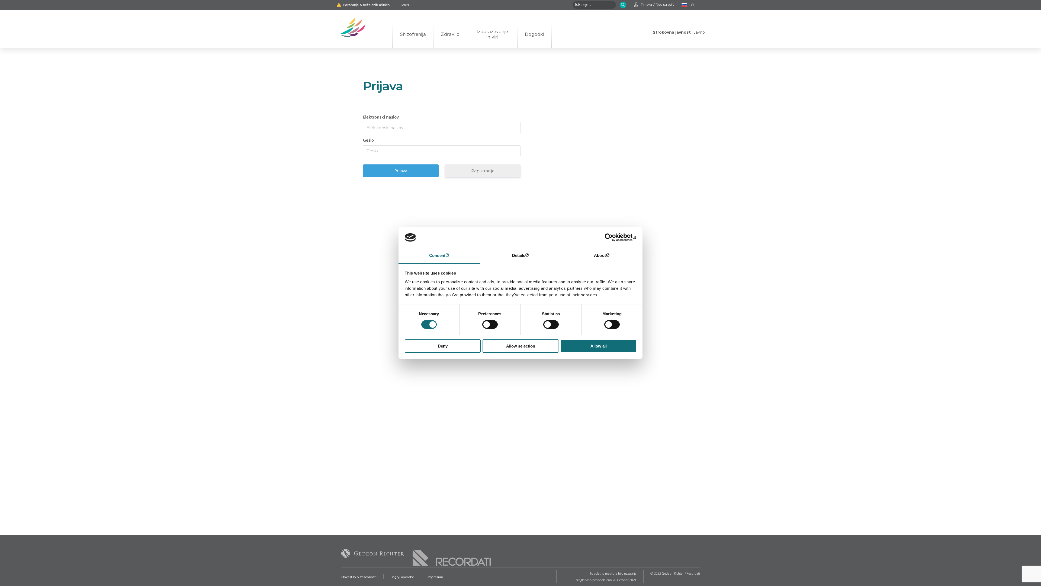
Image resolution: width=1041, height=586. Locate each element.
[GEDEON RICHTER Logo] (372, 554)
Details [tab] (518, 255)
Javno (699, 32)
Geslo (368, 140)
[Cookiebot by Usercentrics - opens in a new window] (613, 237)
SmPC (405, 5)
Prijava (646, 4)
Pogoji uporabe (402, 577)
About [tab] (600, 255)
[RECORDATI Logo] (452, 553)
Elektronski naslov (381, 117)
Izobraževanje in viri (492, 34)
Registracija (665, 4)
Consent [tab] (437, 255)
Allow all (598, 346)
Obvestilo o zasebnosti (359, 577)
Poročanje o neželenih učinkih (366, 5)
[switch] (490, 324)
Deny (443, 346)
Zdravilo (450, 34)
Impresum (435, 577)
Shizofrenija (413, 34)
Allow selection (520, 346)
